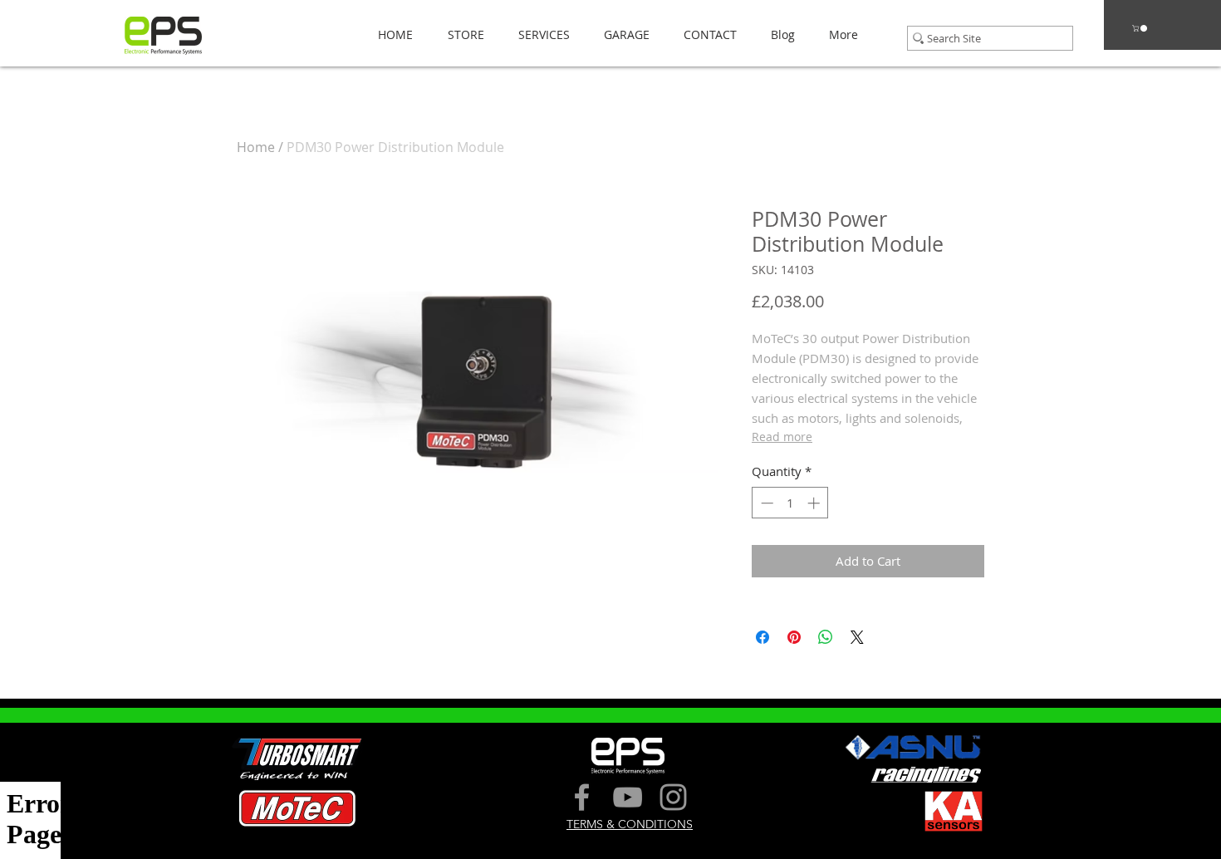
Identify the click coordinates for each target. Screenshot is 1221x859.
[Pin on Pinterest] (794, 637)
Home (256, 147)
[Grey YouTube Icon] (627, 797)
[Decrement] (765, 503)
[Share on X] (857, 637)
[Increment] (815, 503)
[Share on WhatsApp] (826, 637)
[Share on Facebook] (762, 637)
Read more (782, 436)
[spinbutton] (790, 503)
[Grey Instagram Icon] (673, 797)
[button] (461, 34)
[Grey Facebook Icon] (582, 797)
